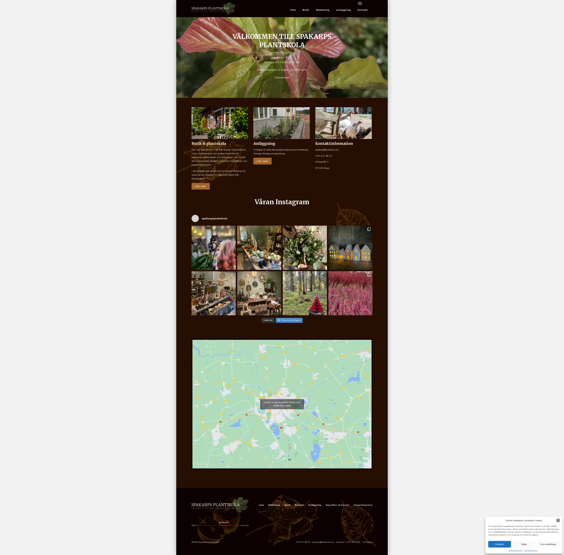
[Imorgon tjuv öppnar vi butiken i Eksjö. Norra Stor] (259, 293)
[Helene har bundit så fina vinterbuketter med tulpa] (305, 248)
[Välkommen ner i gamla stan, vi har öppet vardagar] (214, 293)
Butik (306, 9)
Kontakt (362, 9)
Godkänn (499, 544)
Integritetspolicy (515, 550)
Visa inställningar (548, 544)
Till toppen (367, 542)
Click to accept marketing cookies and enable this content (282, 404)
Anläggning (343, 9)
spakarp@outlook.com (327, 149)
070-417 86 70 (323, 155)
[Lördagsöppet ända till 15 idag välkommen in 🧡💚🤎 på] (214, 248)
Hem (293, 9)
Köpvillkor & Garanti (337, 505)
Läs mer (200, 186)
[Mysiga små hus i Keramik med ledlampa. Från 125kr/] (350, 248)
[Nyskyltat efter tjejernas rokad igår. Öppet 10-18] (259, 248)
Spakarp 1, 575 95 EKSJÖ (348, 542)
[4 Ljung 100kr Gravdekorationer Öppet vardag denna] (350, 293)
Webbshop (323, 9)
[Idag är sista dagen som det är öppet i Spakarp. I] (305, 293)
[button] (558, 520)
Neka (524, 544)
